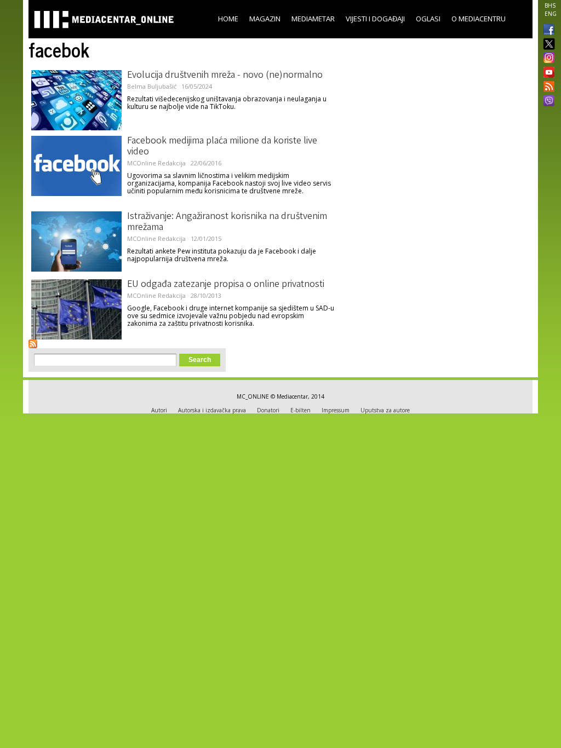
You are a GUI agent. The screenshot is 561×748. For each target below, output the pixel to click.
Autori (159, 410)
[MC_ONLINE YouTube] (546, 72)
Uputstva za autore (385, 410)
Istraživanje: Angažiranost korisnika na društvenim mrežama (227, 222)
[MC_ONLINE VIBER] (546, 101)
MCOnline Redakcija (156, 163)
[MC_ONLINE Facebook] (546, 30)
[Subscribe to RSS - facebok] (32, 344)
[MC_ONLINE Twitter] (547, 44)
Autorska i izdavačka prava (212, 410)
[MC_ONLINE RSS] (546, 87)
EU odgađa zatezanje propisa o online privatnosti (225, 285)
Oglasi (428, 19)
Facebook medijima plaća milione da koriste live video (222, 146)
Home (228, 19)
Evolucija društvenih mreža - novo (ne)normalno (225, 75)
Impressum (336, 410)
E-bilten (300, 410)
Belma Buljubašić (151, 86)
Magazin (264, 19)
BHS (550, 5)
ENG (551, 14)
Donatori (268, 410)
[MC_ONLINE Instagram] (546, 58)
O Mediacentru (478, 19)
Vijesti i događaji (375, 19)
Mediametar (313, 19)
